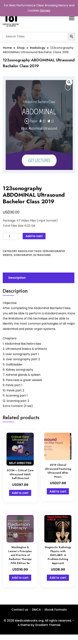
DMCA (36, 609)
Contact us (19, 609)
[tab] (38, 278)
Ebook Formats (56, 609)
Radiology (26, 251)
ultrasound (42, 255)
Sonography (23, 255)
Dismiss (45, 10)
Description (17, 278)
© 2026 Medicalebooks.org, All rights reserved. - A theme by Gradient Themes (39, 622)
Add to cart (34, 236)
